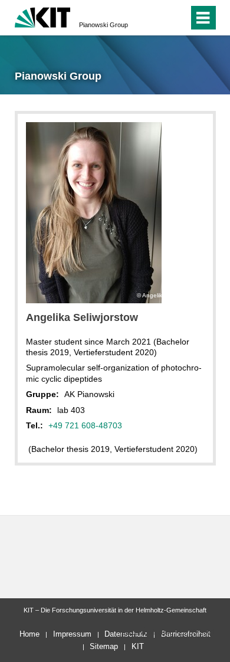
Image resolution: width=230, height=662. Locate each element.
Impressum (72, 634)
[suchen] (158, 17)
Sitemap (104, 646)
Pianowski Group (103, 24)
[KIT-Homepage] (43, 16)
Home (29, 634)
